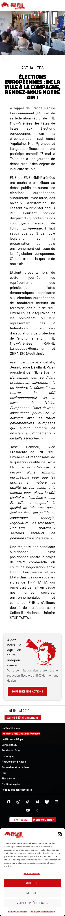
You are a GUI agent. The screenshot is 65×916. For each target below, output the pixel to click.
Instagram (18, 802)
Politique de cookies (17, 911)
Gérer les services (32, 873)
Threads (27, 802)
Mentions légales (11, 784)
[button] (59, 834)
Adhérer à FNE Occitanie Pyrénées (21, 733)
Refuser (32, 892)
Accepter (32, 883)
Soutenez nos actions (27, 691)
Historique (8, 755)
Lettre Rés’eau (9, 744)
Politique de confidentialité (43, 911)
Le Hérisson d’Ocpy (12, 739)
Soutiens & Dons (11, 750)
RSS (4, 772)
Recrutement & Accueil (14, 761)
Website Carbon (43, 819)
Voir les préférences (32, 902)
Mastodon (46, 802)
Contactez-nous (11, 727)
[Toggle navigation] (59, 5)
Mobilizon (37, 810)
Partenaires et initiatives (15, 767)
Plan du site (8, 778)
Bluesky (37, 802)
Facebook (8, 802)
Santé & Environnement (22, 717)
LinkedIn (56, 802)
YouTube (27, 810)
